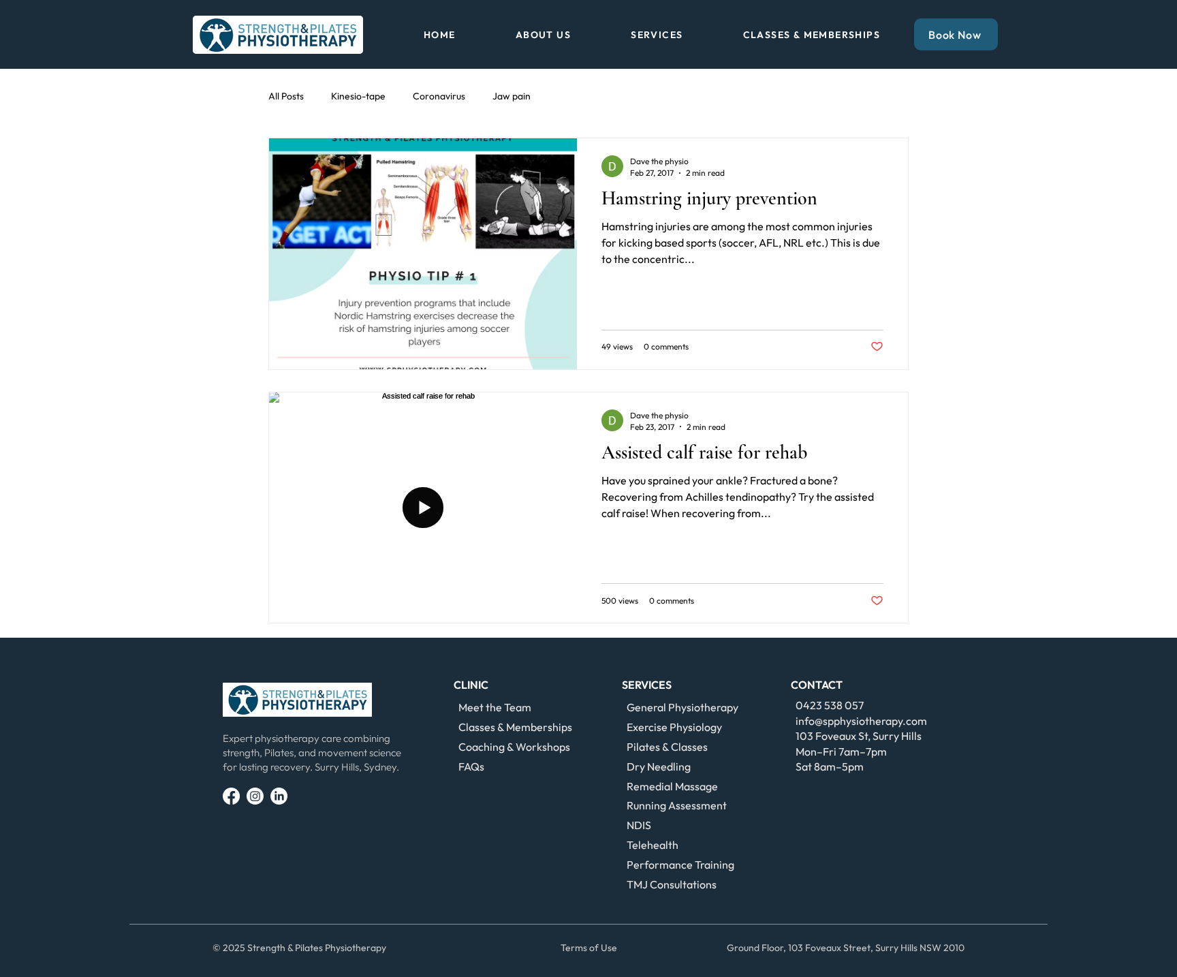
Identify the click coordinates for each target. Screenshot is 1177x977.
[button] (543, 35)
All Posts (286, 96)
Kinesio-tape (358, 96)
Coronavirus (439, 96)
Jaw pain (511, 96)
